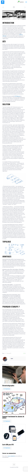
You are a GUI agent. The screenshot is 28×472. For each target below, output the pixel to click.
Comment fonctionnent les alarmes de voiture (13, 417)
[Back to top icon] (14, 464)
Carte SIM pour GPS (8, 444)
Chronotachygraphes (8, 385)
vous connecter (11, 456)
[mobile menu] (26, 2)
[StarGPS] (2, 2)
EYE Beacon (17, 96)
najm (12, 358)
